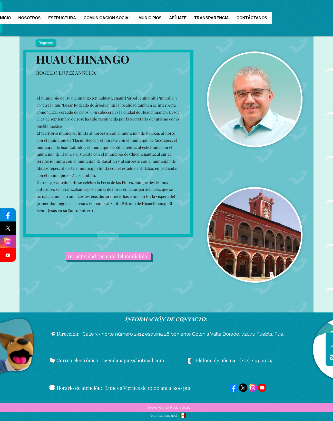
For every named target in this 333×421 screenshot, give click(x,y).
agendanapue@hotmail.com (133, 360)
